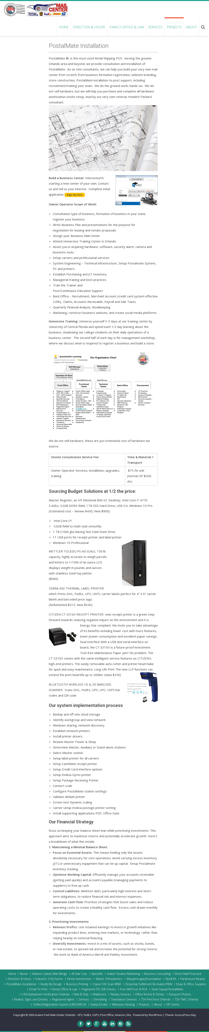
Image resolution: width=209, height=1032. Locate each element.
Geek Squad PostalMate (167, 989)
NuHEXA (171, 979)
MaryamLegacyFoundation (144, 979)
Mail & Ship (81, 994)
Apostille (97, 974)
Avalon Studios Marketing (123, 974)
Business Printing (77, 984)
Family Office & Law (127, 27)
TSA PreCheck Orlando (156, 999)
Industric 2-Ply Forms (49, 979)
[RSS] (128, 1024)
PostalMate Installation (21, 984)
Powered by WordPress (147, 1015)
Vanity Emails (99, 1005)
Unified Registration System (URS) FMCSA (59, 1005)
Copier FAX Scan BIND (106, 984)
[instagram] (120, 1024)
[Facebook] (80, 1024)
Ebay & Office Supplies (191, 984)
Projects (174, 27)
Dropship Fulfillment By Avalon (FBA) (149, 984)
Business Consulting (157, 974)
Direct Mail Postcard (188, 974)
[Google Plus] (96, 1024)
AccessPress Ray (185, 1015)
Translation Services (124, 999)
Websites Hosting (123, 1005)
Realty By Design (51, 984)
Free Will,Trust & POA (133, 989)
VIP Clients (173, 1005)
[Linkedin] (112, 1024)
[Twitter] (88, 1024)
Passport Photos (180, 994)
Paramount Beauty (192, 979)
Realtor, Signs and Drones (31, 999)
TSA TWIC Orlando (186, 999)
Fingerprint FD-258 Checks (98, 989)
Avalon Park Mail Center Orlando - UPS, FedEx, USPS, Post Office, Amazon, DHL (83, 1015)
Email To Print (38, 989)
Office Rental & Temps (150, 994)
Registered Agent (63, 999)
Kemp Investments (79, 979)
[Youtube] (104, 1024)
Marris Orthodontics (109, 979)
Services (155, 27)
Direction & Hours (89, 27)
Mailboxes (99, 994)
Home (64, 27)
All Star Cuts (79, 974)
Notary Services (121, 994)
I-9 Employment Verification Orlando (46, 994)
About (191, 27)
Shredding (100, 999)
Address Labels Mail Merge (49, 974)
